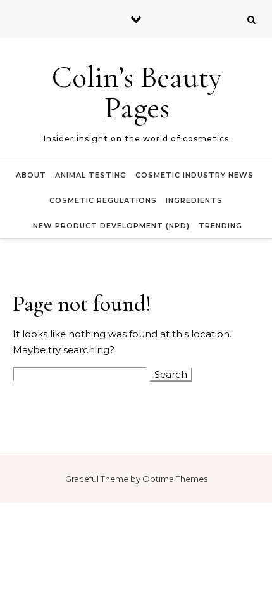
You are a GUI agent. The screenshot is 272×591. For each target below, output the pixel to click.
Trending (220, 225)
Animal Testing (91, 175)
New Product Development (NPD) (111, 225)
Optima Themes (174, 479)
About (31, 175)
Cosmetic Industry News (194, 175)
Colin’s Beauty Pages (137, 92)
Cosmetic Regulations (103, 200)
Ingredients (194, 200)
